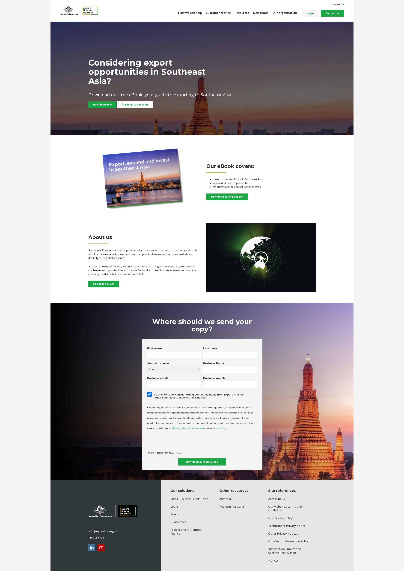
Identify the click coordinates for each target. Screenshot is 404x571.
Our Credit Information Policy (288, 541)
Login (310, 13)
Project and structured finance (186, 531)
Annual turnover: (158, 363)
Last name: (210, 348)
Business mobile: (214, 378)
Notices (273, 560)
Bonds (174, 514)
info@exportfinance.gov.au (104, 531)
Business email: (157, 378)
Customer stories (218, 13)
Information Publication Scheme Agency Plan (284, 551)
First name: (154, 348)
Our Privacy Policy (280, 518)
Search (337, 4)
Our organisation (285, 13)
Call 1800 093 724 (103, 284)
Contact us (332, 13)
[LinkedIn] (91, 547)
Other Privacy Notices (283, 533)
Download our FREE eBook (227, 196)
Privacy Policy (219, 428)
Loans (174, 506)
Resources (242, 13)
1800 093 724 (96, 537)
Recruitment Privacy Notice (287, 526)
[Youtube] (101, 547)
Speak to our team (136, 104)
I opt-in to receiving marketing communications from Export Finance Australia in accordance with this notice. (199, 396)
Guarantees (178, 522)
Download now (102, 104)
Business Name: (214, 363)
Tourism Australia (231, 506)
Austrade (225, 499)
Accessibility (276, 499)
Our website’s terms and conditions (285, 508)
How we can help (190, 13)
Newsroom (261, 13)
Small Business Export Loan (189, 499)
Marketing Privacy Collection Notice (188, 428)
